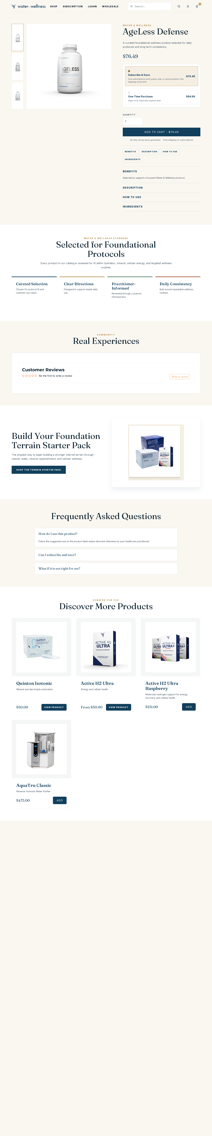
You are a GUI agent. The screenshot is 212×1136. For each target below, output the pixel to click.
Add (189, 706)
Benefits (130, 151)
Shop (54, 6)
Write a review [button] (179, 376)
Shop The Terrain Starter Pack (38, 470)
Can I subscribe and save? (57, 555)
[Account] (188, 6)
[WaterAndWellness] (28, 6)
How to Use (170, 151)
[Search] (179, 6)
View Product (54, 707)
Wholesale (110, 6)
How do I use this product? (57, 534)
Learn (92, 6)
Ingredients (132, 159)
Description (149, 151)
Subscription (73, 6)
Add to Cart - (161, 132)
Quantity (129, 114)
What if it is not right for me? (59, 568)
